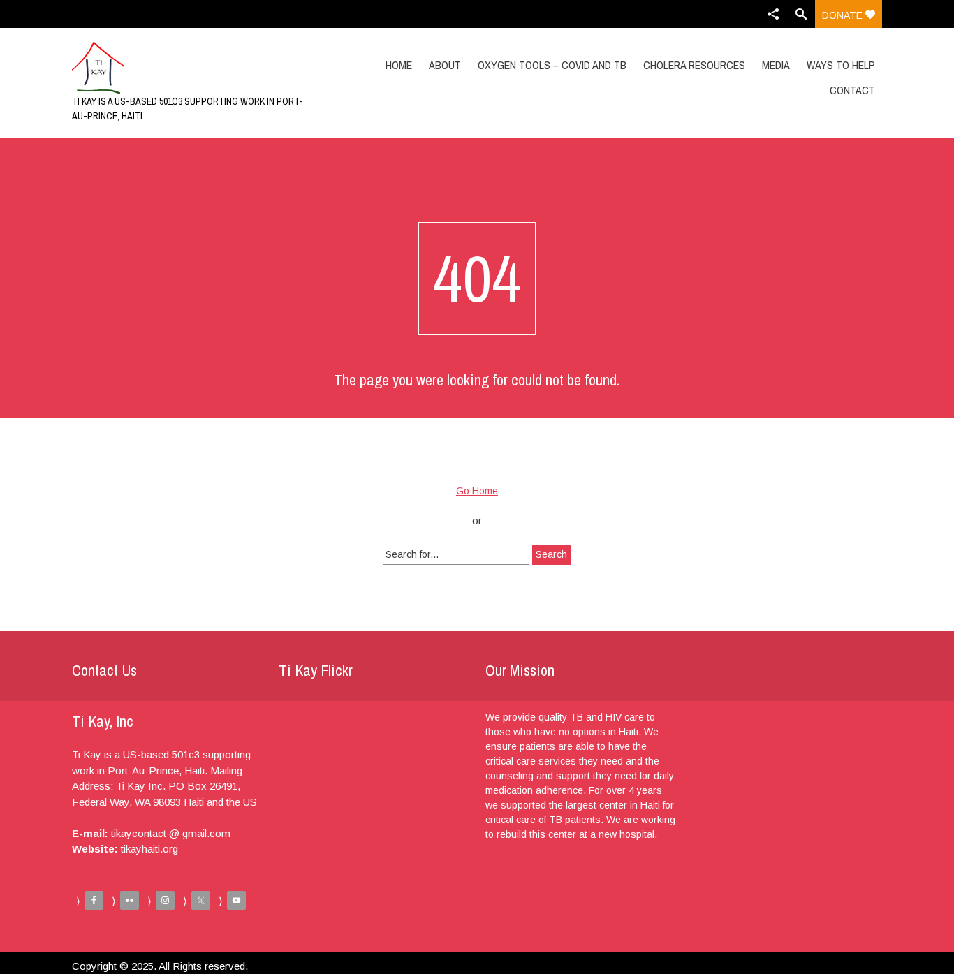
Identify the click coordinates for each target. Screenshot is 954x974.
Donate (843, 15)
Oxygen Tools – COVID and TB (552, 65)
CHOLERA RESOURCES (694, 65)
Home (399, 65)
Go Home (477, 490)
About (445, 65)
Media (776, 65)
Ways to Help (841, 65)
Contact (852, 90)
